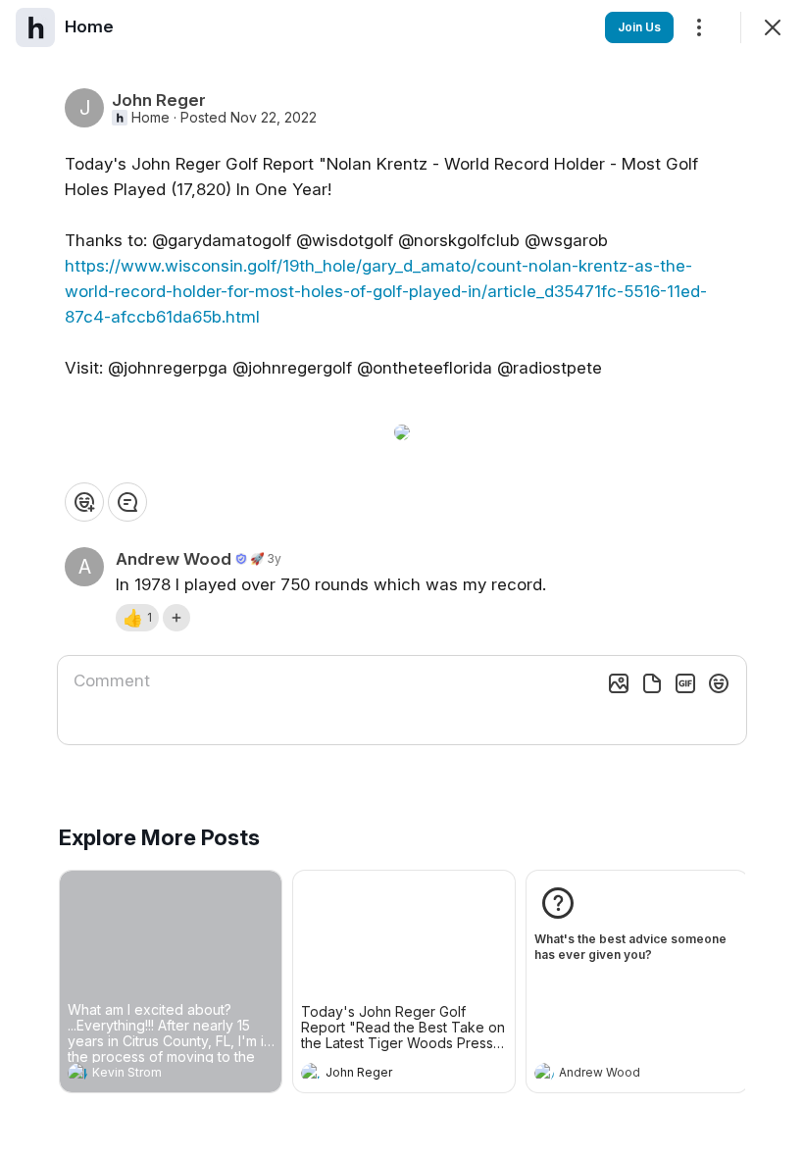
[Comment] (127, 502)
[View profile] (77, 1072)
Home (150, 118)
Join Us (639, 27)
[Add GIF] (685, 683)
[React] (84, 502)
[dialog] (402, 578)
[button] (137, 617)
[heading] (151, 1074)
